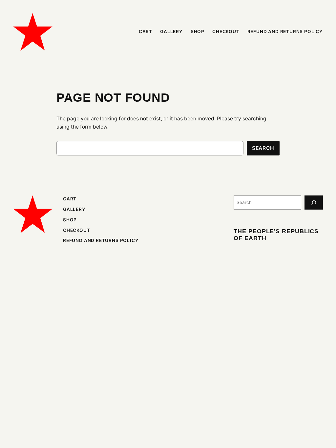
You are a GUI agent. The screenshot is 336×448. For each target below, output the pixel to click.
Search (263, 148)
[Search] (313, 202)
